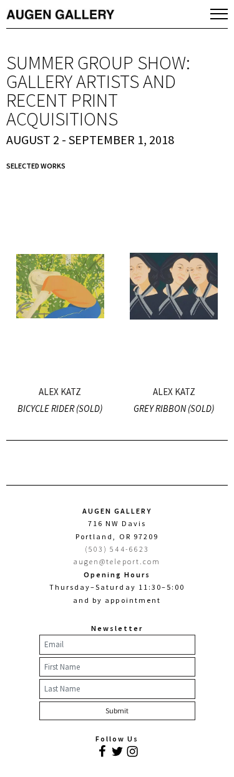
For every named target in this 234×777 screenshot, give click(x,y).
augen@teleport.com (117, 561)
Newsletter (117, 628)
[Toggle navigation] (219, 14)
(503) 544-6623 (117, 549)
